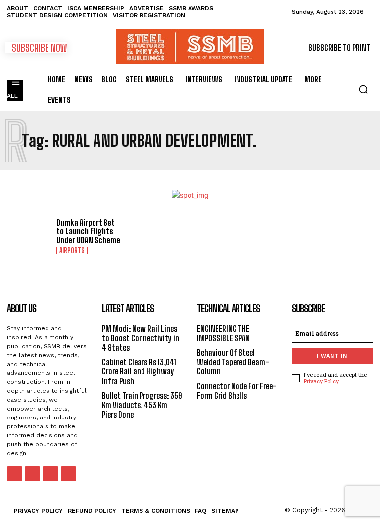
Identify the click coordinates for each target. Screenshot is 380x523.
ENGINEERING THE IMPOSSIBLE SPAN (223, 333)
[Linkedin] (32, 473)
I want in (332, 356)
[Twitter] (50, 473)
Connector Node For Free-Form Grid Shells (237, 390)
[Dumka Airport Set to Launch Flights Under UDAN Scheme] (28, 236)
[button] (363, 89)
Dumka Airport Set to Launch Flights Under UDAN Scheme (88, 231)
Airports (72, 250)
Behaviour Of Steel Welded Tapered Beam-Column (233, 362)
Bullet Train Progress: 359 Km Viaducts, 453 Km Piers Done (142, 405)
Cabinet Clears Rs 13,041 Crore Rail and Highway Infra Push (139, 371)
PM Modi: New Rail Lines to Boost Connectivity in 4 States (140, 338)
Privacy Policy (321, 381)
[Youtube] (68, 473)
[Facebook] (14, 473)
